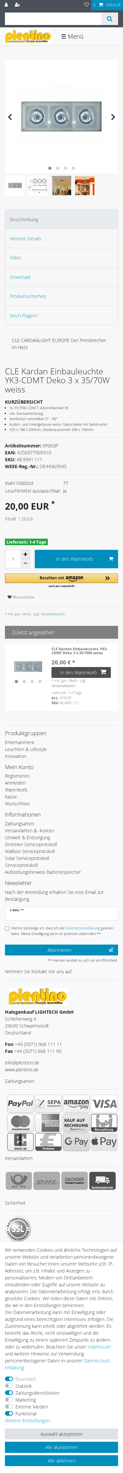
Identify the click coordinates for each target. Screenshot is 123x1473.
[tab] (61, 219)
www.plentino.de (22, 1069)
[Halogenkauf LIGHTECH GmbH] (38, 996)
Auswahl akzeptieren (62, 1434)
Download (20, 277)
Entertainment (19, 742)
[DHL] (47, 1180)
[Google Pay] (76, 1141)
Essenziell (25, 1379)
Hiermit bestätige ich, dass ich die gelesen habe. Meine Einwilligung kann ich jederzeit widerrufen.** (62, 930)
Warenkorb (16, 790)
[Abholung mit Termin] (102, 1180)
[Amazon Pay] (76, 1103)
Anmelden (15, 783)
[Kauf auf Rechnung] (76, 1122)
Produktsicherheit (28, 296)
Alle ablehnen (61, 1461)
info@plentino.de (22, 1062)
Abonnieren (59, 950)
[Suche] (109, 19)
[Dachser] (75, 1180)
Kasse (11, 796)
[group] (28, 666)
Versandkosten (52, 613)
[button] (61, 581)
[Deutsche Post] (19, 1180)
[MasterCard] (20, 1122)
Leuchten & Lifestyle (26, 749)
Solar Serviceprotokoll (27, 858)
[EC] (20, 1141)
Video (15, 257)
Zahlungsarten (19, 823)
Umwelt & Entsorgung (27, 837)
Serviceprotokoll (21, 865)
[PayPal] (20, 1103)
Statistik (23, 1386)
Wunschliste (22, 597)
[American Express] (48, 1122)
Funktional (25, 1413)
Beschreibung (24, 219)
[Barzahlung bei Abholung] (104, 1122)
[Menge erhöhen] (25, 554)
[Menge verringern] (25, 563)
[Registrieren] (18, 5)
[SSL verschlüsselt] (18, 1229)
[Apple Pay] (104, 1141)
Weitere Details (25, 238)
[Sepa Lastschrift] (48, 1103)
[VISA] (104, 1103)
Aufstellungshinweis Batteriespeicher (43, 872)
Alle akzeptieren (61, 1447)
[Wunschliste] (86, 5)
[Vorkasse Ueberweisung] (48, 1141)
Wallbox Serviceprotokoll (30, 851)
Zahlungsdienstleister (37, 1393)
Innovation (15, 756)
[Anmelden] (6, 5)
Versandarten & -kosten (29, 830)
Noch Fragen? (24, 315)
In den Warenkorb (74, 559)
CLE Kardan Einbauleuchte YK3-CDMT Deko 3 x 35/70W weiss (79, 651)
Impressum (99, 1347)
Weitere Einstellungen (27, 1420)
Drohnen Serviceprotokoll (31, 844)
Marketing (25, 1400)
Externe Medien (31, 1407)
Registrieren (17, 776)
